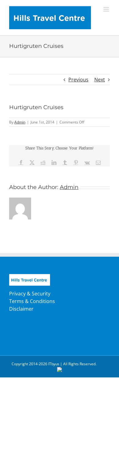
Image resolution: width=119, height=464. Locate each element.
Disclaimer (21, 308)
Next (99, 79)
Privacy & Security (29, 293)
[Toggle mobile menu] (106, 9)
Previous (78, 79)
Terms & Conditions (32, 301)
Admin (19, 122)
